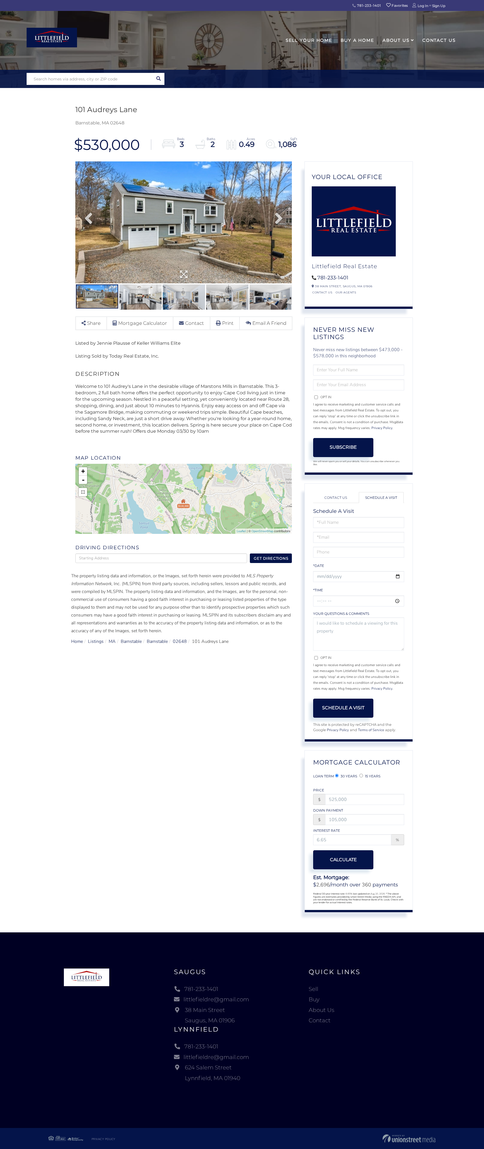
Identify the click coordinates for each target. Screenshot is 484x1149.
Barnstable (131, 641)
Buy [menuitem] (314, 999)
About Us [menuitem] (396, 40)
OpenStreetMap (262, 531)
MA (112, 641)
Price (318, 790)
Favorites (399, 5)
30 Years (348, 776)
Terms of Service (371, 730)
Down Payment (328, 810)
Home (77, 641)
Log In (423, 6)
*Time (318, 590)
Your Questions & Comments (341, 613)
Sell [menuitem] (313, 989)
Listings (96, 641)
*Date (318, 566)
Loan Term (323, 776)
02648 (180, 641)
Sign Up (438, 6)
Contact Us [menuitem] (439, 40)
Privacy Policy (381, 428)
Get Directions (271, 558)
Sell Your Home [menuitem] (309, 40)
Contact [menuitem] (320, 1020)
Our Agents (346, 292)
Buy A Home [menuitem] (357, 40)
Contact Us (322, 292)
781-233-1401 (368, 5)
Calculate (343, 859)
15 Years (372, 776)
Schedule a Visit (381, 497)
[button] (158, 79)
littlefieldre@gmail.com (216, 999)
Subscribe (343, 447)
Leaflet (241, 531)
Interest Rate (326, 830)
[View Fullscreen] (83, 492)
